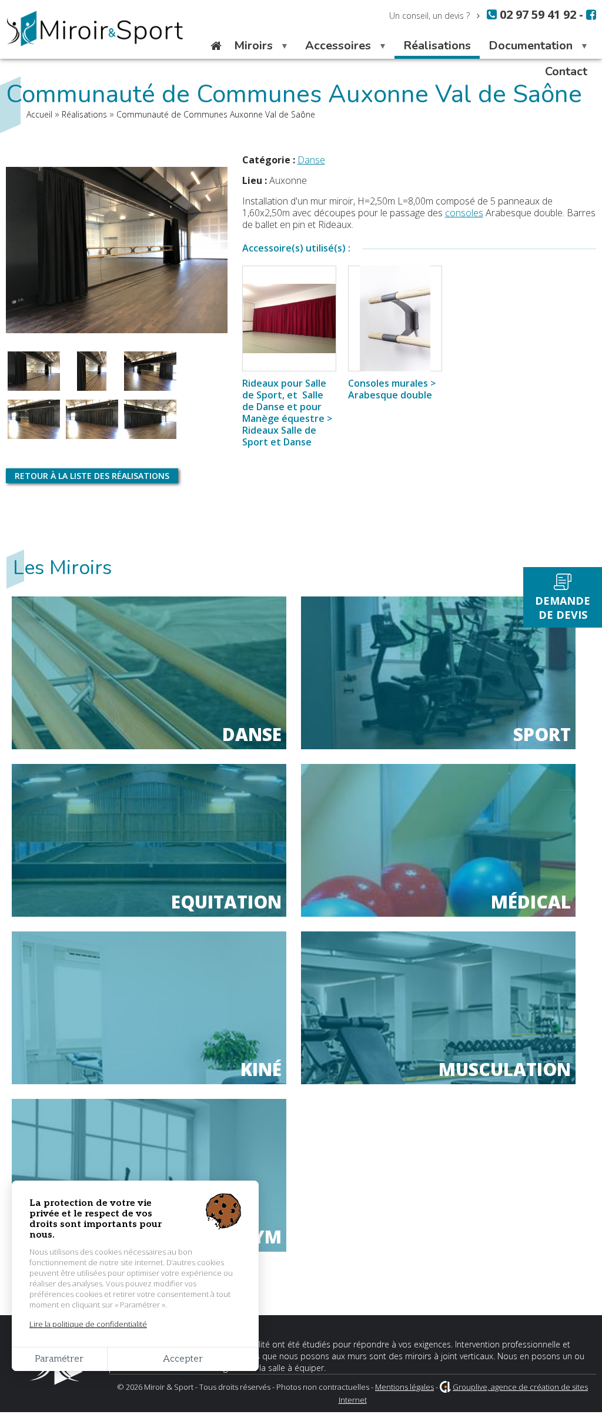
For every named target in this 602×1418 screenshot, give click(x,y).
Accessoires (333, 48)
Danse (311, 159)
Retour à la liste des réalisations (92, 475)
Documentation (526, 48)
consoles (464, 212)
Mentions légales (404, 1387)
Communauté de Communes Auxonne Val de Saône (215, 114)
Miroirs (249, 48)
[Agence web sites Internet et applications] (445, 1387)
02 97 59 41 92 (536, 14)
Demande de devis (562, 608)
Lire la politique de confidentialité (88, 1324)
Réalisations (437, 45)
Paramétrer (59, 1359)
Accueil (216, 46)
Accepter (183, 1359)
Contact (566, 71)
